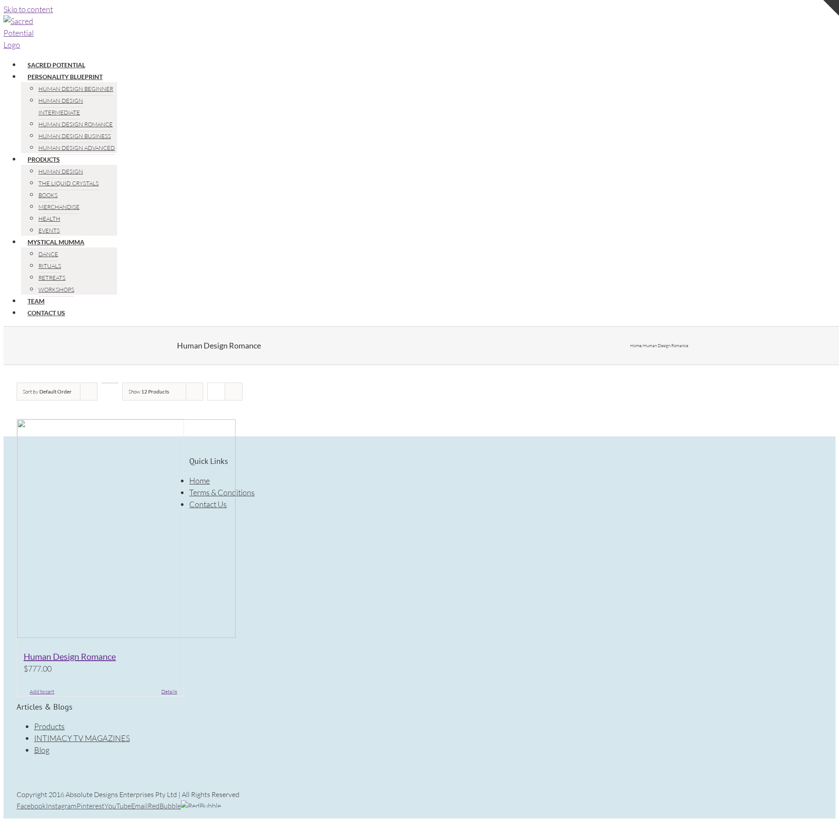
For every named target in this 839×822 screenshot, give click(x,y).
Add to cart (42, 691)
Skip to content (28, 9)
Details (169, 691)
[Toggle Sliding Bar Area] (831, 31)
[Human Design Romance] (100, 530)
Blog (41, 750)
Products (49, 726)
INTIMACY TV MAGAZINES (82, 738)
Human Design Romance (70, 656)
